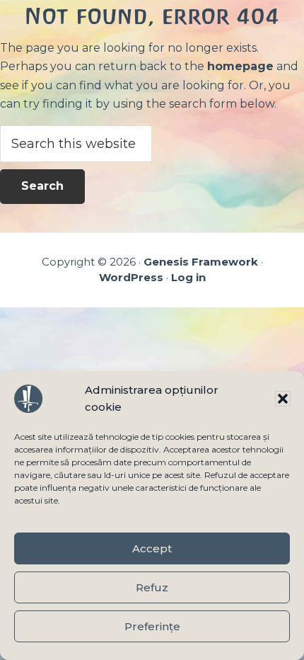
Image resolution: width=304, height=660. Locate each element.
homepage (240, 66)
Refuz (152, 587)
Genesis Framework (201, 261)
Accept (152, 548)
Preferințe (152, 626)
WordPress (131, 277)
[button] (283, 399)
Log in (188, 277)
